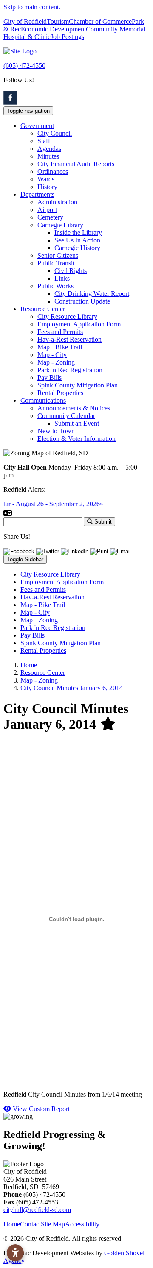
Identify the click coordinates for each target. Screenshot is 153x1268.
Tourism (58, 21)
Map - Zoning (56, 362)
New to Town (56, 431)
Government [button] (37, 125)
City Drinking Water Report (91, 293)
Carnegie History (77, 247)
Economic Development (53, 29)
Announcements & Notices (73, 408)
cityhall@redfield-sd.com (37, 1209)
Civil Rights (70, 270)
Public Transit (55, 263)
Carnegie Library (60, 225)
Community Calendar (66, 415)
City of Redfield (25, 21)
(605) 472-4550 (24, 65)
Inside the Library (78, 232)
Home (11, 1224)
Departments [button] (37, 194)
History (47, 186)
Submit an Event (76, 423)
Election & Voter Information (76, 438)
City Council (54, 133)
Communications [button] (43, 400)
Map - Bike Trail (59, 347)
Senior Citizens (57, 255)
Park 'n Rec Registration (69, 369)
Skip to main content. (31, 7)
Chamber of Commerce (100, 21)
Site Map (53, 1224)
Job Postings (67, 36)
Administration (57, 202)
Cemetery (50, 217)
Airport (47, 209)
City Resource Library (67, 316)
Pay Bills (49, 377)
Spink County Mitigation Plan (77, 385)
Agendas (49, 148)
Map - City (52, 354)
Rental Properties (60, 392)
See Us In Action (77, 240)
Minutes (48, 156)
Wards (45, 179)
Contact (30, 1224)
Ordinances (52, 171)
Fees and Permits (60, 331)
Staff (43, 141)
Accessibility (82, 1224)
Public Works (55, 286)
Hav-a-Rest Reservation (69, 339)
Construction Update (82, 301)
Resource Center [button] (42, 308)
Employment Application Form (79, 324)
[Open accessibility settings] (15, 1252)
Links (62, 278)
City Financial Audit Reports (75, 163)
